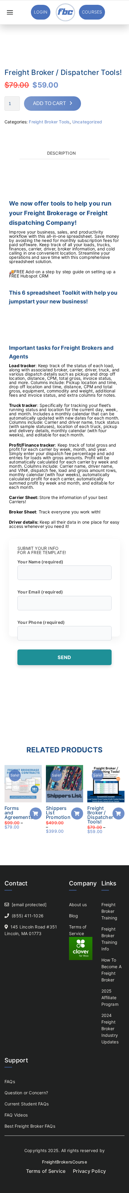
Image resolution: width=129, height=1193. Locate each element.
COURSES (92, 11)
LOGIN (40, 11)
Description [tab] (61, 153)
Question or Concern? (26, 1092)
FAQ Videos (16, 1114)
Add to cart (49, 103)
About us (78, 904)
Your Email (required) (40, 591)
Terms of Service (46, 1171)
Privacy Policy (89, 1171)
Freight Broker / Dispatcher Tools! (100, 815)
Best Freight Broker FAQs (29, 1126)
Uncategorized (87, 121)
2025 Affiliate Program (109, 997)
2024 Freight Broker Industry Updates (109, 1028)
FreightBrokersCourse (64, 1161)
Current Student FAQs (26, 1103)
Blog (73, 915)
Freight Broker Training (109, 911)
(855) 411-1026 (28, 915)
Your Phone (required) (41, 622)
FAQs (9, 1081)
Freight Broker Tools (49, 121)
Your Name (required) (40, 561)
